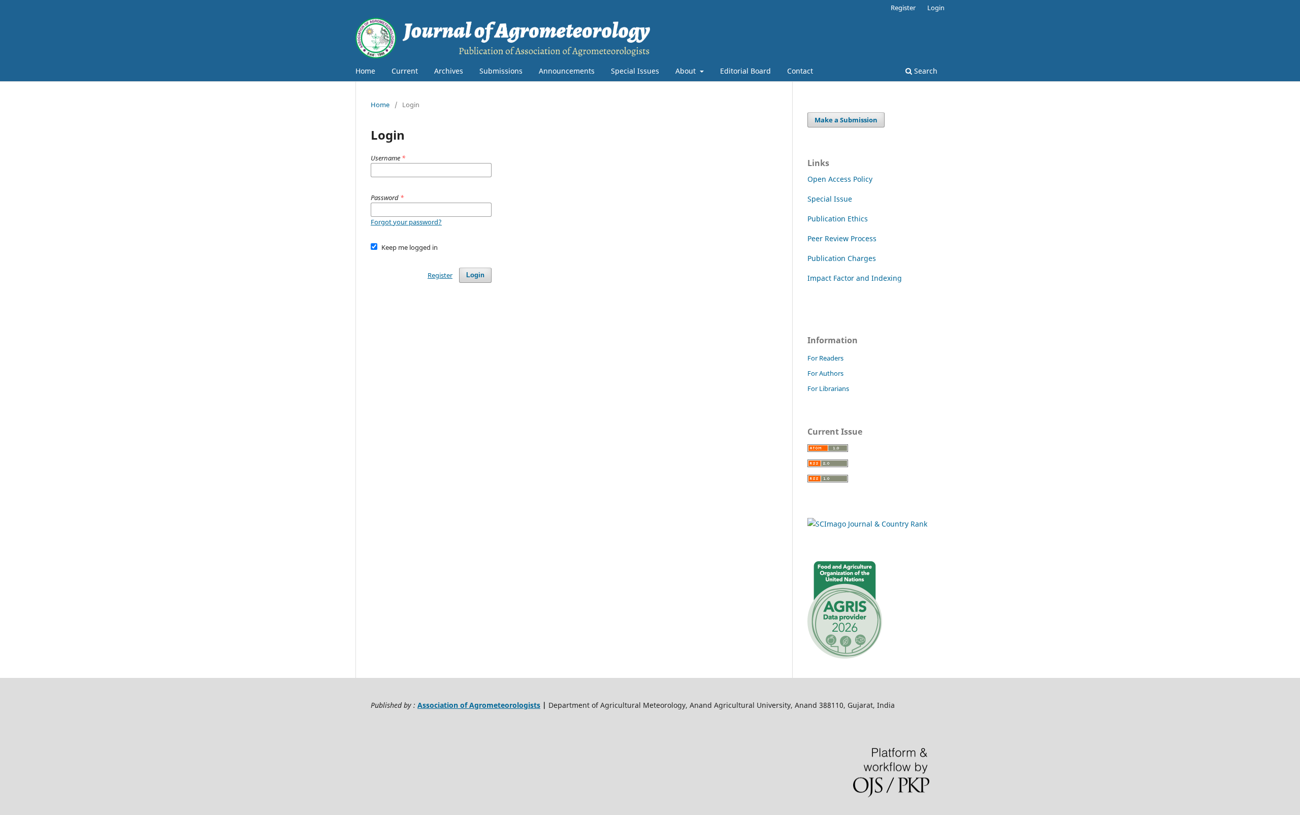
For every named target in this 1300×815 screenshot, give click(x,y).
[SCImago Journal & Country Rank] (867, 524)
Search (924, 71)
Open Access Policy (839, 179)
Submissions (501, 71)
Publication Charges (841, 258)
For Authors (825, 373)
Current (405, 71)
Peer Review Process (841, 238)
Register (903, 7)
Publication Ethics (837, 218)
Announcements (567, 71)
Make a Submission (846, 119)
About (686, 71)
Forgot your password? (406, 221)
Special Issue (829, 199)
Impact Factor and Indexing (854, 278)
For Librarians (828, 388)
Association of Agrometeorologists (478, 705)
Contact (800, 71)
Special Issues (635, 71)
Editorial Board (745, 71)
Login (936, 7)
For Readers (825, 358)
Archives (448, 71)
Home (365, 71)
